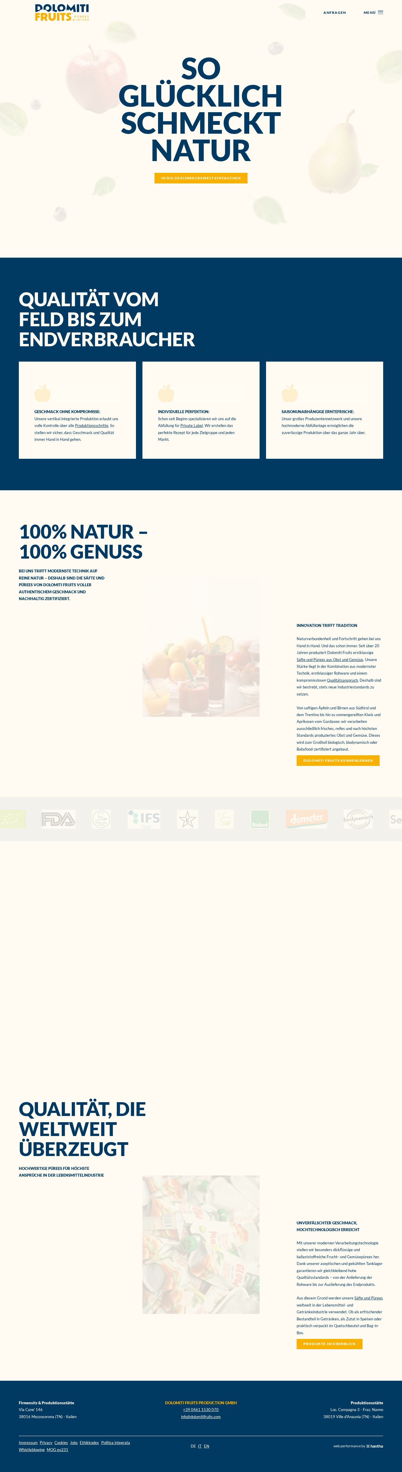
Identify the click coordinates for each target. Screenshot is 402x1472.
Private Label (191, 425)
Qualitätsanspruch (342, 680)
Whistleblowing (32, 1449)
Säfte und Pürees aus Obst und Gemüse (330, 659)
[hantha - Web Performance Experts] (374, 1446)
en (206, 1446)
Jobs (74, 1442)
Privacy (46, 1442)
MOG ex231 (57, 1449)
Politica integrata (115, 1442)
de (193, 1446)
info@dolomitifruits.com (201, 1416)
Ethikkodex (89, 1442)
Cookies (61, 1442)
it (200, 1446)
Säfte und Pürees (368, 1298)
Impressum (28, 1442)
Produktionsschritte (91, 425)
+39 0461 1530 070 (201, 1409)
